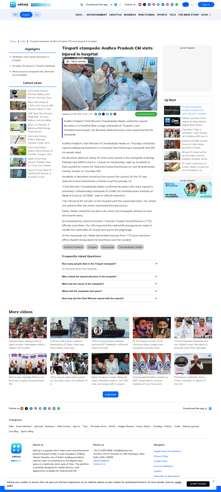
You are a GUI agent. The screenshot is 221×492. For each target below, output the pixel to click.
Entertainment (97, 14)
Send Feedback (101, 460)
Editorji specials (191, 426)
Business (130, 14)
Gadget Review (126, 426)
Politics (168, 426)
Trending (157, 426)
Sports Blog (27, 431)
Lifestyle (115, 14)
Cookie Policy (161, 461)
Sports (162, 14)
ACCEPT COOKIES (198, 484)
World (112, 426)
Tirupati (92, 247)
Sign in (206, 4)
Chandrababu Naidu (130, 247)
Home (13, 41)
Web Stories (146, 14)
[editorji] (16, 448)
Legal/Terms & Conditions (167, 451)
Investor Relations (163, 466)
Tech (172, 14)
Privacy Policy (161, 456)
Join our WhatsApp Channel (144, 114)
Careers (158, 471)
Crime (177, 426)
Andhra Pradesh (73, 247)
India (23, 41)
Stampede (108, 247)
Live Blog (13, 431)
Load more (110, 394)
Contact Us (99, 464)
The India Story (188, 14)
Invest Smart (143, 426)
